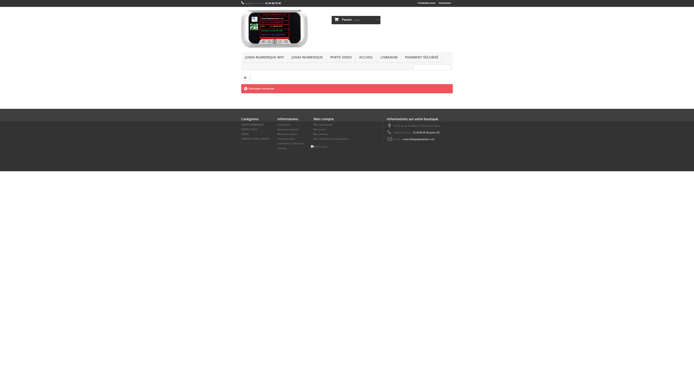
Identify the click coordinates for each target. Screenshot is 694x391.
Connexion (445, 3)
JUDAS (245, 134)
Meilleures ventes (287, 134)
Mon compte (324, 119)
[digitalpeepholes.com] (274, 29)
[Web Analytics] (320, 146)
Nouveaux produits (288, 129)
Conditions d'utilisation (290, 143)
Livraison (389, 57)
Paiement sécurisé (421, 57)
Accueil (366, 57)
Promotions (284, 124)
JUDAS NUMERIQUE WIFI (264, 57)
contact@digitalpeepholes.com (418, 139)
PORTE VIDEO (341, 57)
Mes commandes (323, 124)
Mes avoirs (320, 129)
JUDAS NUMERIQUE (307, 57)
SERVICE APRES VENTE (255, 139)
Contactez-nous (426, 3)
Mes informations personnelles (331, 139)
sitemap (281, 148)
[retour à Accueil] (245, 78)
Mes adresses (321, 134)
